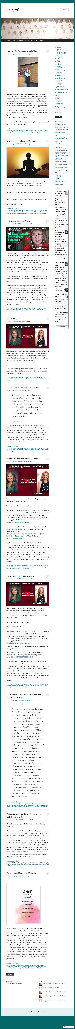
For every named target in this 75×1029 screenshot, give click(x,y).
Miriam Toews (59, 290)
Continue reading (13, 129)
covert (8, 805)
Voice (40, 132)
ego (42, 130)
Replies (9, 865)
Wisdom (32, 213)
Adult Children (28, 308)
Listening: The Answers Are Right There (22, 51)
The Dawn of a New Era (19, 842)
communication (11, 685)
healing (8, 132)
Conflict (58, 61)
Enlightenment (41, 377)
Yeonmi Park (58, 237)
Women (45, 449)
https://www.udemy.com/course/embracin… (21, 534)
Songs (57, 84)
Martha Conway (59, 297)
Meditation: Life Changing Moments (21, 141)
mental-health (31, 212)
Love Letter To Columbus (61, 169)
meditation (23, 212)
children (40, 308)
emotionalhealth (27, 966)
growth (46, 130)
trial (41, 449)
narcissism (28, 309)
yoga (36, 213)
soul (20, 213)
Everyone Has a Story (60, 173)
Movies (58, 104)
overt (33, 805)
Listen (13, 132)
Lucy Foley (58, 264)
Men (17, 449)
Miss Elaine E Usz (60, 52)
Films (57, 50)
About (13, 40)
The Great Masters (61, 87)
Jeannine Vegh (13, 9)
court (46, 448)
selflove (26, 806)
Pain (37, 805)
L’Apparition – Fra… (59, 983)
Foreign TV (59, 103)
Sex (57, 81)
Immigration (59, 74)
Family (22, 309)
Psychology (34, 40)
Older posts (10, 974)
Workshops (41, 40)
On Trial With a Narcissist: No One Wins (22, 388)
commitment (10, 966)
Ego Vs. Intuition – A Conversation (20, 576)
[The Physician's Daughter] (66, 297)
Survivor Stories (60, 86)
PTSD (57, 77)
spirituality (25, 213)
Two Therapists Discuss (36, 565)
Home (8, 40)
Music (57, 106)
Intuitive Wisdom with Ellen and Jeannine (22, 458)
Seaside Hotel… (47, 991)
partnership (23, 967)
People (45, 685)
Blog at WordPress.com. (37, 1012)
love (14, 449)
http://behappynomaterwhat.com (18, 522)
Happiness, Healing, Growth (20, 130)
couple (17, 966)
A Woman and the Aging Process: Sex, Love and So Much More (61, 138)
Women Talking (60, 289)
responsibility (29, 132)
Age (57, 60)
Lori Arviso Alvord (59, 205)
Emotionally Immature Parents (18, 221)
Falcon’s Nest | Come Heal (61, 152)
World (19, 568)
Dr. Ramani (38, 276)
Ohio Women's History (61, 53)
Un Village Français (59, 991)
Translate (19, 983)
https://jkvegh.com (13, 529)
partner (17, 967)
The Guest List (59, 262)
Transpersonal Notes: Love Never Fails (21, 873)
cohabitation (40, 965)
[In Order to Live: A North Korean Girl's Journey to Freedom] (66, 234)
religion (20, 864)
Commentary (59, 100)
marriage (43, 966)
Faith (13, 863)
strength (9, 568)
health (12, 212)
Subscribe (58, 116)
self (25, 864)
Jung (23, 378)
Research (58, 80)
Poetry (58, 111)
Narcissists (15, 448)
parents (40, 309)
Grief (57, 69)
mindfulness (10, 213)
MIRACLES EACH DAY (60, 160)
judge (10, 449)
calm (42, 210)
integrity (16, 805)
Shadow (35, 378)
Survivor (31, 806)
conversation (20, 685)
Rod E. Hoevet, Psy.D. (60, 153)
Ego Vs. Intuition (13, 318)
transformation (43, 864)
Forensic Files (59, 67)
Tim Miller (57, 183)
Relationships (20, 132)
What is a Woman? (60, 92)
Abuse (57, 58)
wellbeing (41, 378)
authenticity (44, 804)
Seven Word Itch (59, 184)
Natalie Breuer (58, 175)
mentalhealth (41, 212)
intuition (17, 212)
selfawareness (37, 567)
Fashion (58, 101)
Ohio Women (20, 40)
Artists (58, 97)
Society (36, 132)
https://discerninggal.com (15, 538)
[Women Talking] (66, 292)
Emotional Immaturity (13, 309)
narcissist (35, 309)
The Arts (27, 40)
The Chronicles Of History (61, 167)
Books (35, 308)
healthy (13, 378)
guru (7, 212)
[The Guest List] (66, 265)
